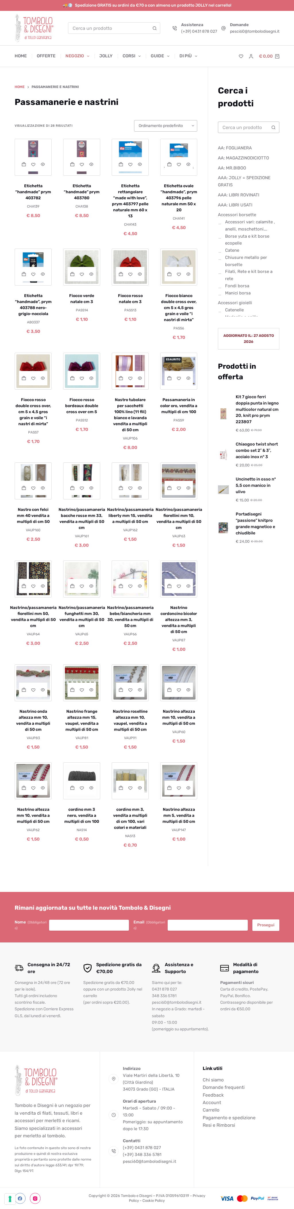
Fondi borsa (237, 285)
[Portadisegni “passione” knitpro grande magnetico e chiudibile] (223, 527)
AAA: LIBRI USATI (235, 205)
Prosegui (265, 925)
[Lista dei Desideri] (241, 56)
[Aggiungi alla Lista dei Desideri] (33, 164)
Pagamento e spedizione (229, 1117)
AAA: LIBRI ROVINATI (238, 195)
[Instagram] (35, 1198)
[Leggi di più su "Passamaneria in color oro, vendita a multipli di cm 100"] (169, 378)
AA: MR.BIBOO (232, 168)
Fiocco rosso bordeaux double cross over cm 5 (81, 405)
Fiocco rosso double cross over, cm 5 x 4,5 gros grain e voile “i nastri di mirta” (33, 411)
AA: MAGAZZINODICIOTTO (243, 158)
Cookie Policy (153, 1200)
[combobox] (108, 28)
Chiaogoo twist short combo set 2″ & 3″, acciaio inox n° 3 (257, 450)
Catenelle (234, 309)
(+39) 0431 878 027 (199, 31)
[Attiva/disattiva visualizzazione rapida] (42, 164)
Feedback (213, 1095)
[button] (23, 164)
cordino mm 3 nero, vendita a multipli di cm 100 (81, 815)
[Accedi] (251, 56)
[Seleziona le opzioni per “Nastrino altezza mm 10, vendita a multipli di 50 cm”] (23, 788)
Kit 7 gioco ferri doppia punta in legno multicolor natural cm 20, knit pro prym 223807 (257, 409)
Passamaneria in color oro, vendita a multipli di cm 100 (178, 405)
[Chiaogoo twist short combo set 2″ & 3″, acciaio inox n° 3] (223, 454)
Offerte (46, 55)
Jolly (106, 55)
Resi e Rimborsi (219, 1125)
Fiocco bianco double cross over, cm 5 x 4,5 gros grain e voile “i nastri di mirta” (179, 307)
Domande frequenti (224, 1087)
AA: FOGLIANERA (235, 148)
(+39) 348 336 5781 (142, 1154)
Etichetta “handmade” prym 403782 (33, 191)
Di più (185, 55)
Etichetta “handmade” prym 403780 (82, 191)
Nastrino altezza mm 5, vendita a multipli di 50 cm (179, 815)
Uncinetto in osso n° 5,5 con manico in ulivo (256, 485)
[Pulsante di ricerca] (154, 28)
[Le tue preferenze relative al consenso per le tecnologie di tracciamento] (10, 1199)
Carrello (211, 1110)
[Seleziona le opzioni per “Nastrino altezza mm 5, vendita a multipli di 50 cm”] (169, 788)
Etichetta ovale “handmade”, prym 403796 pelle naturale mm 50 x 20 (178, 197)
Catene (232, 250)
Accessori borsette (237, 214)
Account (212, 1102)
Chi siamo (213, 1080)
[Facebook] (20, 1198)
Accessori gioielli (235, 302)
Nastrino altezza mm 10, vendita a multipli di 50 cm (178, 717)
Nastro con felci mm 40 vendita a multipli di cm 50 (33, 515)
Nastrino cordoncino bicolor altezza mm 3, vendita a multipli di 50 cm (178, 619)
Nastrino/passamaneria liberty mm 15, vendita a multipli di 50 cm (130, 515)
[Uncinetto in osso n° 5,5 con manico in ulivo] (223, 489)
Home (21, 55)
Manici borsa (238, 293)
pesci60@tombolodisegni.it (254, 31)
